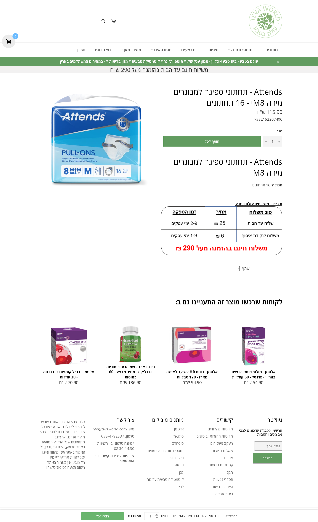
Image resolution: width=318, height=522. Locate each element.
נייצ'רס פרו (176, 457)
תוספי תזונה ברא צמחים (166, 450)
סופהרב (178, 443)
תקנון (229, 472)
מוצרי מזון (132, 50)
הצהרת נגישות (222, 486)
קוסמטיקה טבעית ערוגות (165, 479)
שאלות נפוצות (222, 450)
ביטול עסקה (224, 493)
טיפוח (212, 50)
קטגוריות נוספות (220, 464)
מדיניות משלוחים (220, 429)
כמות (279, 131)
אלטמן (179, 429)
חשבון (81, 49)
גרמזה (179, 464)
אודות (228, 457)
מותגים (271, 50)
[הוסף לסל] (93, 318)
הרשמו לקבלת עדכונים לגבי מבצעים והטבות (260, 432)
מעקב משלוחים (221, 443)
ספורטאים (162, 50)
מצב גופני (101, 50)
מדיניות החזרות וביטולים (214, 436)
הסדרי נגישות (223, 479)
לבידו (180, 486)
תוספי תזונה (241, 50)
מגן (181, 472)
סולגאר (178, 436)
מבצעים (188, 50)
